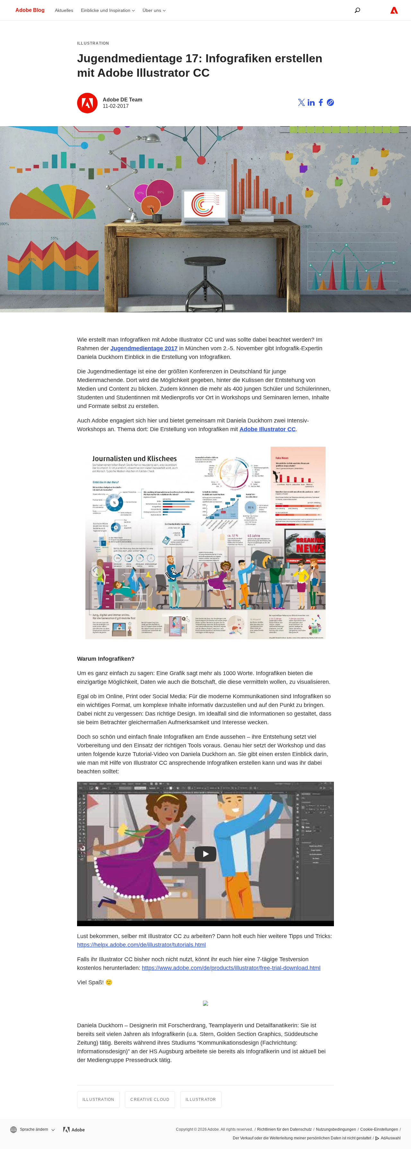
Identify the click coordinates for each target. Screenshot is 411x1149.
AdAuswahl (391, 1138)
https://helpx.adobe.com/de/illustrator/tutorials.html (141, 945)
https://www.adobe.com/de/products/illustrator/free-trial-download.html (231, 968)
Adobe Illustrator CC (268, 429)
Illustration (93, 43)
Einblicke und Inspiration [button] (105, 10)
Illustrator (201, 1099)
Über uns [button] (152, 10)
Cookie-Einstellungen (379, 1129)
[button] (32, 1129)
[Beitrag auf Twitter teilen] (301, 103)
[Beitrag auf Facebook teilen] (320, 103)
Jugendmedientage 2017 (144, 348)
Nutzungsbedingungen (336, 1129)
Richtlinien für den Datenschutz (284, 1129)
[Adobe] (394, 10)
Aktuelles (64, 10)
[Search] (357, 10)
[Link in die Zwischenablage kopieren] (330, 103)
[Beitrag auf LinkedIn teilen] (311, 103)
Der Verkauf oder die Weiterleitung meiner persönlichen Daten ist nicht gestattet (302, 1138)
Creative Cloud (150, 1099)
